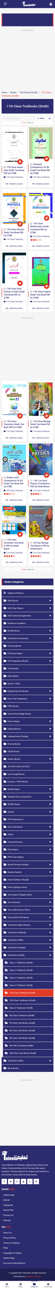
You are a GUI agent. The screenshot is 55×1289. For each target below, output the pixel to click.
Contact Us (8, 1215)
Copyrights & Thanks (12, 1253)
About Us (7, 1232)
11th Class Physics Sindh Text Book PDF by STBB (14, 232)
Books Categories (14, 581)
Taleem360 (26, 1273)
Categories (8, 1205)
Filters (42, 118)
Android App (8, 1195)
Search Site (8, 1210)
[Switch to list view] (49, 118)
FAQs (5, 1248)
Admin (16, 184)
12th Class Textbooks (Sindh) (16, 490)
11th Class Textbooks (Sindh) (16, 177)
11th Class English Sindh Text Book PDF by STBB (40, 294)
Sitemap (7, 1220)
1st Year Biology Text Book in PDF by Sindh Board (39, 546)
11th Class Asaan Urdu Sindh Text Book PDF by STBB (14, 170)
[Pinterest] (36, 1181)
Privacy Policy (9, 1238)
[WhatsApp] (30, 1181)
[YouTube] (23, 1181)
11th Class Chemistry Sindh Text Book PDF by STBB (14, 424)
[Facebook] (4, 1181)
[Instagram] (17, 1181)
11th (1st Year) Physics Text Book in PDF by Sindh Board (40, 483)
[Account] (50, 4)
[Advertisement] (27, 60)
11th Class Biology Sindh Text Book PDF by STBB (40, 424)
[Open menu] (6, 4)
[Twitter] (10, 1181)
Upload (6, 1200)
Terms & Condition (11, 1243)
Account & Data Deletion (14, 1263)
